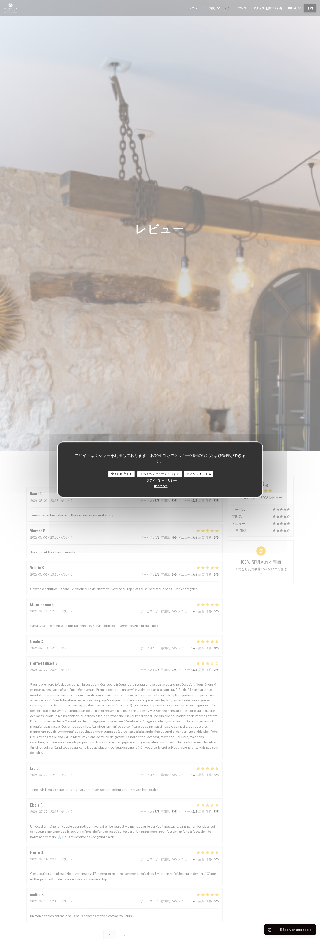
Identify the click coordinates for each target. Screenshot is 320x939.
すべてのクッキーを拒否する (159, 474)
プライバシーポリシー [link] (161, 480)
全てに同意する (121, 474)
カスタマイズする (199, 474)
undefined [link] (161, 486)
